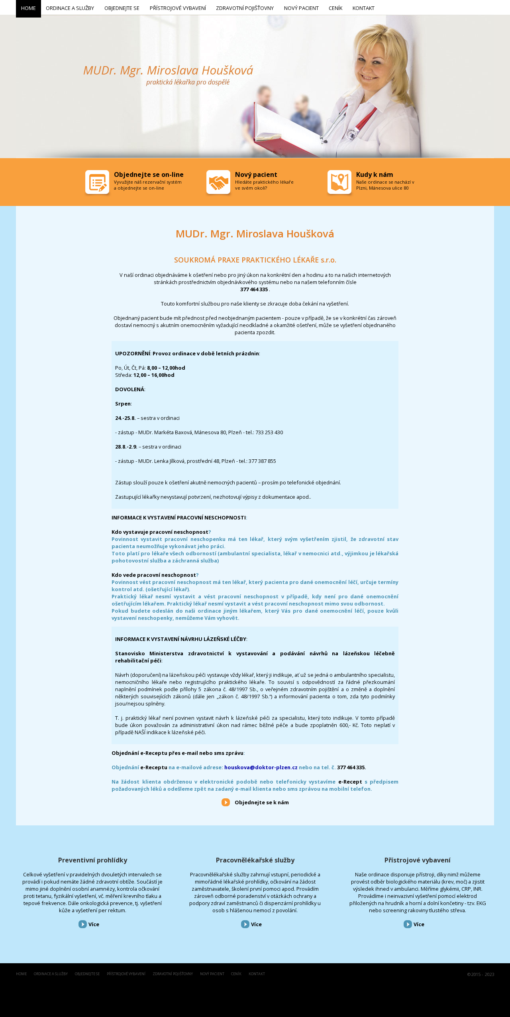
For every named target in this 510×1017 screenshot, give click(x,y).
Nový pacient (212, 974)
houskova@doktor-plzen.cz (261, 767)
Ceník (236, 974)
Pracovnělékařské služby (255, 860)
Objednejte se (87, 974)
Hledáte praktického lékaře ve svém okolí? (264, 185)
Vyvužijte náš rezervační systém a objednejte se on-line (148, 185)
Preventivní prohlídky (92, 860)
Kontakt (257, 974)
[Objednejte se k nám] (226, 802)
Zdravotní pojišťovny (173, 974)
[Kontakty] (340, 184)
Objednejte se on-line (149, 174)
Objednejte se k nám (262, 802)
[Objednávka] (98, 184)
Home (21, 974)
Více (93, 924)
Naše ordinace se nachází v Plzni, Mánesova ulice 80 (385, 185)
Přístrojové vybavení (417, 860)
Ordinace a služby (51, 974)
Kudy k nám (374, 174)
